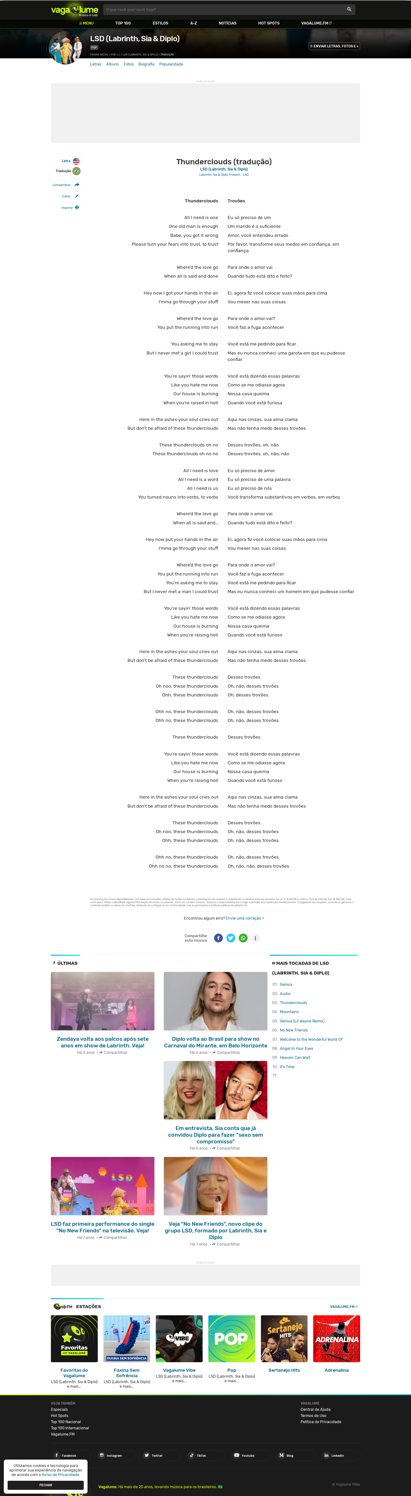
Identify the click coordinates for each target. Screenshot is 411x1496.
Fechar (45, 1485)
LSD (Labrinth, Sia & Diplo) (135, 38)
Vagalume (74, 10)
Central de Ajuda (316, 1409)
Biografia (146, 64)
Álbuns (112, 64)
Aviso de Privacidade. (61, 1474)
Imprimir (67, 208)
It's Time (287, 1067)
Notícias (227, 23)
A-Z (193, 23)
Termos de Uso (313, 1415)
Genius (286, 984)
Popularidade (171, 64)
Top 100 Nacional (66, 1422)
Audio (285, 993)
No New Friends (294, 1030)
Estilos (160, 23)
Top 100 (123, 23)
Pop (94, 47)
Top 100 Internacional (70, 1428)
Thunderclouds (293, 1003)
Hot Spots (268, 23)
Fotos (129, 64)
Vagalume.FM (314, 23)
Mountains (289, 1012)
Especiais (59, 1409)
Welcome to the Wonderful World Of (311, 1039)
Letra (66, 161)
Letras (95, 64)
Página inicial (99, 54)
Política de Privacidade (321, 1422)
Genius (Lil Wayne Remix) (302, 1021)
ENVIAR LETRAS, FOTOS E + (336, 46)
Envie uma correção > (245, 918)
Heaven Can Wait (295, 1057)
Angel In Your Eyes (296, 1048)
